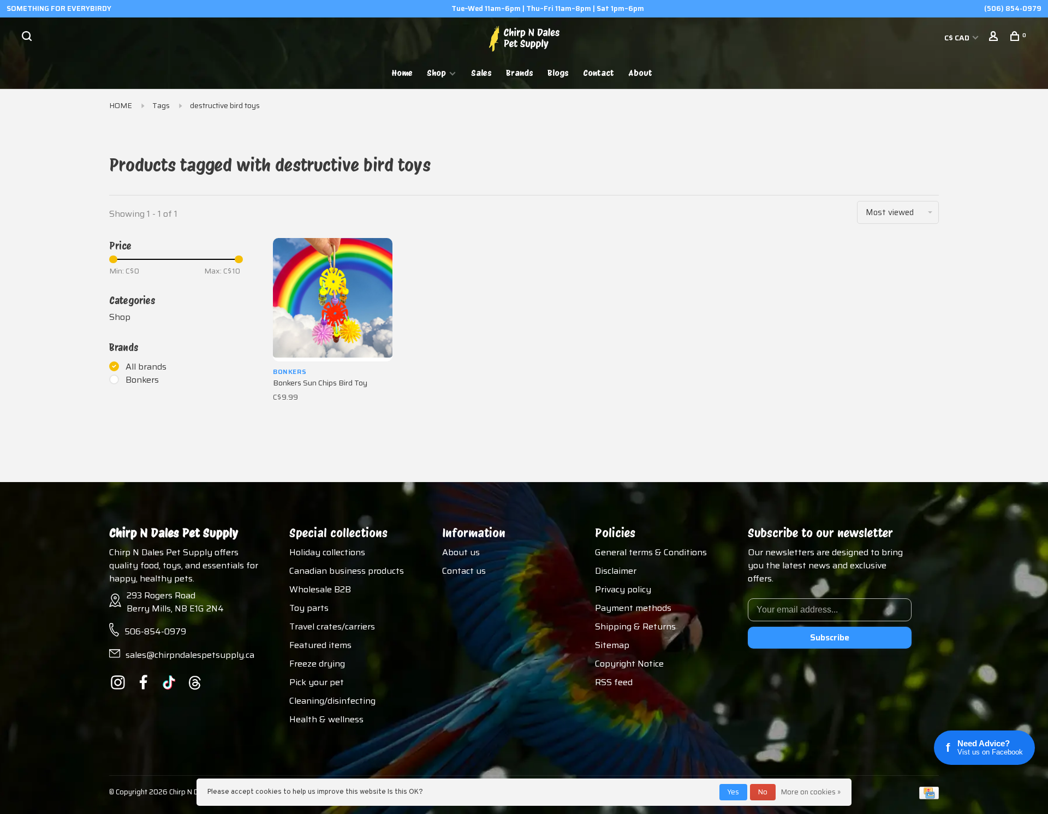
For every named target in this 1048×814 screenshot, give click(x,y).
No (762, 792)
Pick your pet (316, 682)
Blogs (558, 73)
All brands (146, 366)
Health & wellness (326, 719)
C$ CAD (957, 38)
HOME (120, 105)
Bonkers (142, 380)
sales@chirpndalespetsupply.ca (190, 655)
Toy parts (309, 608)
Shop (436, 73)
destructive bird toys (225, 105)
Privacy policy (623, 589)
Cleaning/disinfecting (332, 701)
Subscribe (829, 637)
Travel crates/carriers (332, 626)
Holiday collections (327, 552)
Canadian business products (346, 571)
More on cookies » (811, 792)
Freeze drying (317, 663)
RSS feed (614, 682)
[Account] (995, 38)
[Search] (28, 38)
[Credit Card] (929, 796)
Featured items (320, 645)
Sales (481, 73)
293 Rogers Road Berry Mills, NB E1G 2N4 (175, 602)
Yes (733, 792)
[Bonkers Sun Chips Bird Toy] (332, 299)
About (640, 73)
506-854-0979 (155, 631)
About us (461, 552)
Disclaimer (615, 571)
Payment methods (633, 608)
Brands (519, 73)
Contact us (464, 571)
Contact (598, 73)
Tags (161, 105)
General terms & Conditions (651, 552)
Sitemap (612, 645)
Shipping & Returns (635, 626)
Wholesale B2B (320, 589)
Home (402, 73)
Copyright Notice (629, 663)
